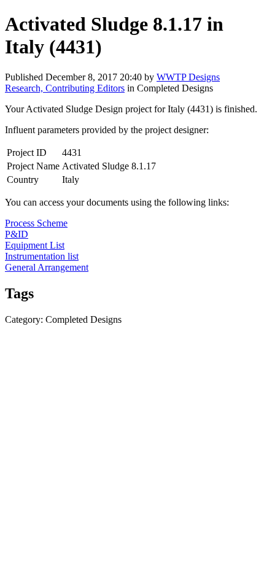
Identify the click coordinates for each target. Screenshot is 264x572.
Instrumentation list (42, 256)
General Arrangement (46, 267)
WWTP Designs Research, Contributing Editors (112, 82)
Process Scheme (36, 223)
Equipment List (34, 245)
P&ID (16, 234)
